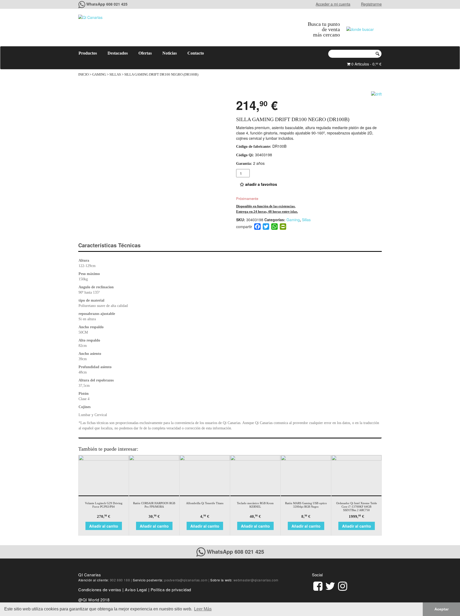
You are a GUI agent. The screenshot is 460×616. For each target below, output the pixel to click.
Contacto (195, 53)
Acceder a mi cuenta (333, 4)
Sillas (115, 74)
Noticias (169, 53)
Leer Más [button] (203, 609)
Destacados (118, 53)
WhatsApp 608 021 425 (107, 4)
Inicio (83, 74)
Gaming (99, 74)
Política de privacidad (171, 589)
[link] (317, 585)
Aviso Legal (136, 589)
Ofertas (145, 53)
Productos (88, 53)
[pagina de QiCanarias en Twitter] (330, 585)
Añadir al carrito (103, 526)
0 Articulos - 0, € (365, 64)
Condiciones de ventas (99, 589)
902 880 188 (120, 580)
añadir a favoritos (260, 184)
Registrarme (371, 4)
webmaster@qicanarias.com (255, 580)
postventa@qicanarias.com (185, 580)
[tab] (114, 245)
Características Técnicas (109, 245)
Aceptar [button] (441, 609)
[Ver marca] (376, 93)
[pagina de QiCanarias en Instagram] (342, 585)
